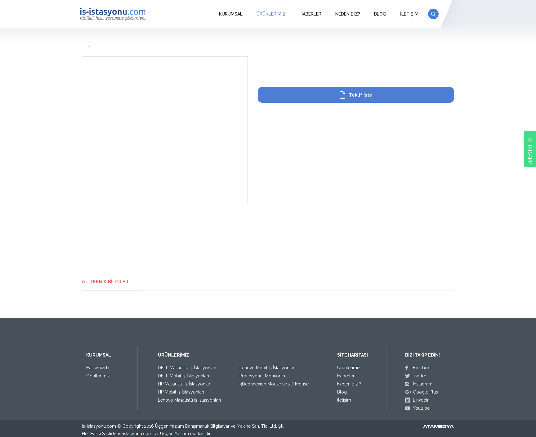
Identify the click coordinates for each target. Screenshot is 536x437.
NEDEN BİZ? (347, 13)
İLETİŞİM (409, 13)
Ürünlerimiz (348, 367)
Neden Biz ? (349, 383)
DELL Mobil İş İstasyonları (183, 375)
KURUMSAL (231, 13)
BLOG (380, 13)
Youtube (421, 408)
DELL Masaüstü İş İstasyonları (187, 367)
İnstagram (422, 383)
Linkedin (421, 400)
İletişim (344, 400)
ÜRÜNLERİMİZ (271, 13)
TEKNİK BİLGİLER (109, 282)
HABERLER (310, 13)
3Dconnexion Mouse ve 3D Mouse (274, 383)
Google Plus (425, 391)
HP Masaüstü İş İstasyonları (184, 383)
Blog (342, 391)
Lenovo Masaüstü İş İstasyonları (189, 400)
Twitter (419, 375)
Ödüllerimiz (98, 375)
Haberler (346, 375)
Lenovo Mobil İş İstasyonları (267, 367)
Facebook (423, 367)
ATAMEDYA (438, 427)
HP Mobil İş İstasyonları (181, 391)
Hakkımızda (97, 367)
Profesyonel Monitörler (262, 375)
